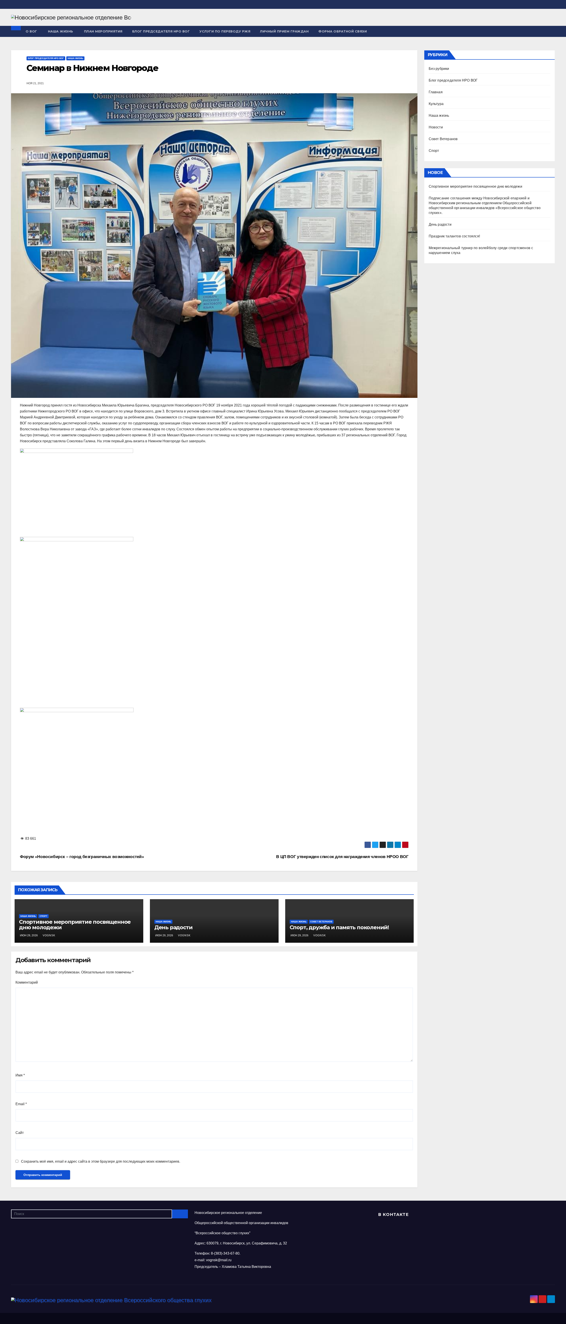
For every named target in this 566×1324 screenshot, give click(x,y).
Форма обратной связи (342, 31)
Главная (436, 92)
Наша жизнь (60, 31)
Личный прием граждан (284, 31)
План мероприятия (103, 31)
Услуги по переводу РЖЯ (224, 31)
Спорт (43, 916)
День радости (173, 927)
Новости (436, 127)
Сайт (19, 1133)
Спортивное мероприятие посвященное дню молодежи (75, 925)
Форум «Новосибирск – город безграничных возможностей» (82, 856)
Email (21, 1104)
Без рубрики (439, 69)
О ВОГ (31, 31)
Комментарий (26, 982)
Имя (20, 1075)
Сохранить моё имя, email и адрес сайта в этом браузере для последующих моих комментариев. (100, 1161)
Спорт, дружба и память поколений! (339, 927)
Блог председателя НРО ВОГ (161, 31)
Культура (436, 104)
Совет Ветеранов (321, 921)
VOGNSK (49, 935)
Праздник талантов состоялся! (454, 236)
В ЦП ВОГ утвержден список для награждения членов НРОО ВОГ (342, 856)
